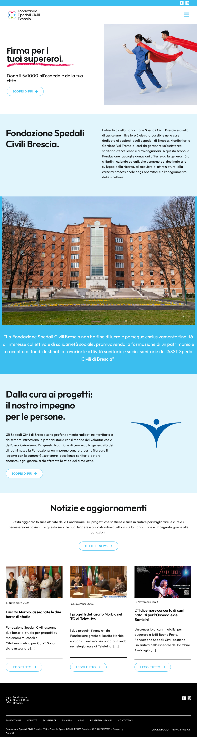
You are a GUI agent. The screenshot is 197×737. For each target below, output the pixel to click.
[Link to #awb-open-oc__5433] (186, 15)
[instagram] (187, 3)
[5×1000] (24, 11)
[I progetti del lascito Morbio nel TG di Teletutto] (98, 582)
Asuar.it (10, 732)
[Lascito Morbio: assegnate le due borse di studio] (34, 582)
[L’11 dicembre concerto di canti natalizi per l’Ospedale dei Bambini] (162, 582)
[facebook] (182, 3)
